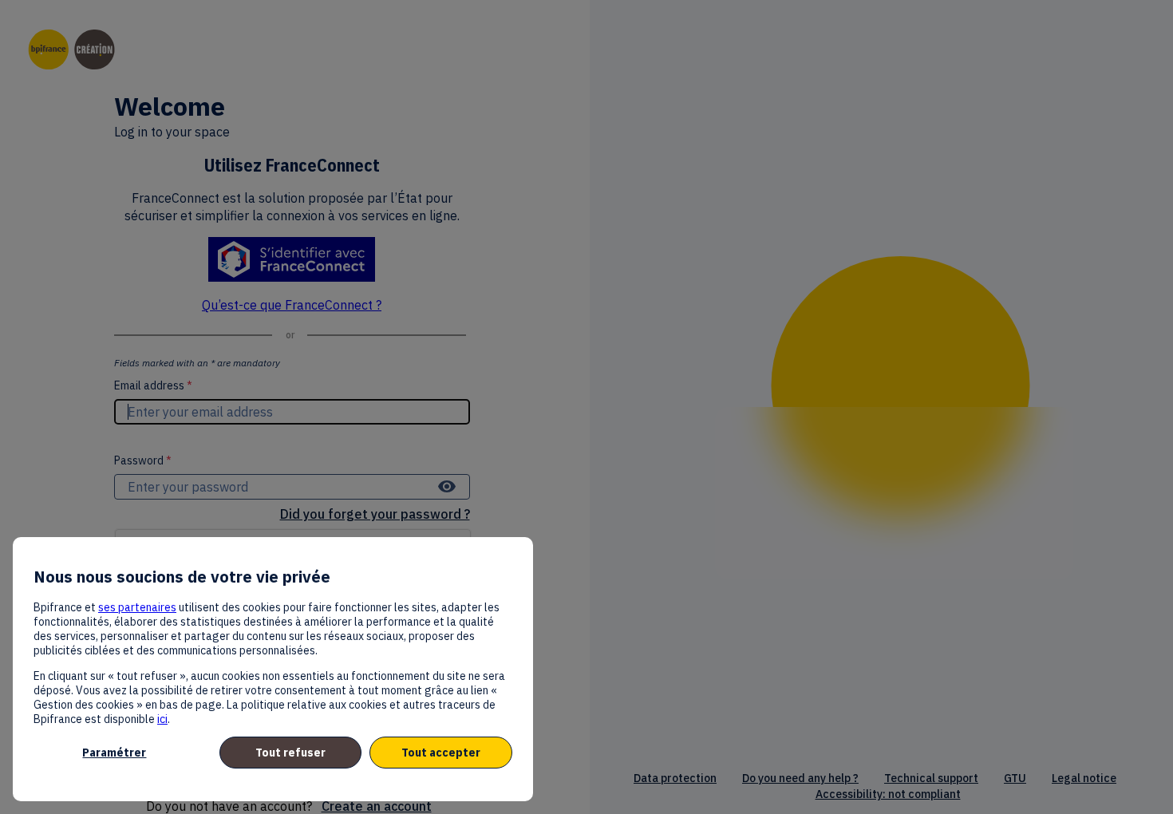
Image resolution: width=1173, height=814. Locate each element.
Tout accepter (440, 752)
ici (162, 719)
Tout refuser (290, 752)
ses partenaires (137, 607)
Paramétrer (114, 752)
